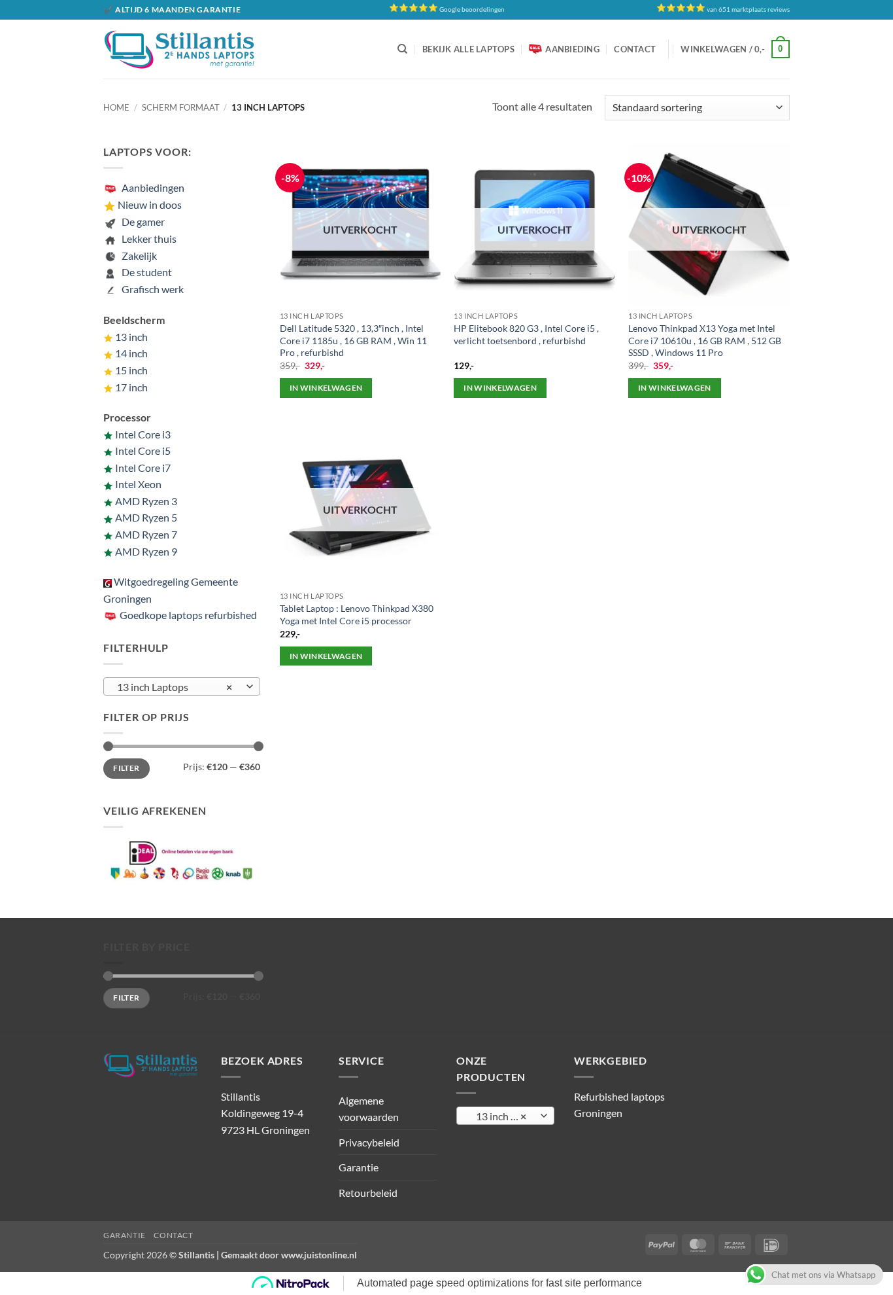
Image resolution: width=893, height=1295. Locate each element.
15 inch (131, 370)
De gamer (141, 221)
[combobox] (181, 686)
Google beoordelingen (472, 9)
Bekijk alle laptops (468, 49)
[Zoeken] (402, 49)
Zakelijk (137, 255)
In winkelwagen (326, 387)
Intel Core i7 (143, 467)
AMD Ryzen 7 (146, 534)
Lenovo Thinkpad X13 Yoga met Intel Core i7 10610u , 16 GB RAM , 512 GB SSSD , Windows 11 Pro (704, 340)
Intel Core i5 (143, 450)
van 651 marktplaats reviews (748, 9)
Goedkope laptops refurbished (187, 615)
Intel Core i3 (143, 434)
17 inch (131, 387)
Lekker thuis (147, 238)
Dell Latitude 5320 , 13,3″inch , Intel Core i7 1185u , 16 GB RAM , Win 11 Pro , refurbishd (353, 340)
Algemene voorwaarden (369, 1109)
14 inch (131, 353)
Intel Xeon (138, 484)
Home (116, 107)
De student (145, 272)
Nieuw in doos (150, 204)
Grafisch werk (153, 289)
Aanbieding (572, 49)
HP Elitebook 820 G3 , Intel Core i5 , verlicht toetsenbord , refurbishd (526, 334)
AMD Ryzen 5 (146, 517)
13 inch (131, 336)
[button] (735, 49)
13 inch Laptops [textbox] (175, 687)
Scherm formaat (181, 107)
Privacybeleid (369, 1142)
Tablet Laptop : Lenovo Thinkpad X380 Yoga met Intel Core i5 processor (356, 614)
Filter (126, 768)
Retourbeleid (368, 1192)
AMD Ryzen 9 (146, 551)
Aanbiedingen (153, 187)
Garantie (359, 1167)
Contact (635, 49)
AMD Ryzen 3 (146, 501)
